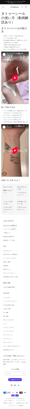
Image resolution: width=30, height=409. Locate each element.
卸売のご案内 (7, 262)
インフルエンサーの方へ (10, 258)
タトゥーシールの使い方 (10, 225)
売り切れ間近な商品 (8, 305)
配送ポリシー (12, 403)
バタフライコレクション (21, 208)
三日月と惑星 (7, 309)
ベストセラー (7, 297)
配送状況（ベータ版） (9, 240)
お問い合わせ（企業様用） (10, 254)
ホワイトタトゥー (8, 342)
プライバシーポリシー (9, 273)
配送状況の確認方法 (8, 236)
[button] (3, 7)
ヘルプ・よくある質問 (9, 229)
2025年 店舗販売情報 (9, 287)
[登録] (23, 374)
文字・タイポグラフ (8, 320)
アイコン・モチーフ (8, 327)
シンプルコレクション (21, 194)
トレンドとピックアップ (10, 301)
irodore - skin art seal (14, 398)
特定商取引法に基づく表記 (10, 277)
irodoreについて (7, 250)
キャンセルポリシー (12, 405)
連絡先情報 (20, 405)
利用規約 (5, 265)
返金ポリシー (7, 269)
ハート (5, 323)
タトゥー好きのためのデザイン (11, 346)
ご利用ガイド (7, 233)
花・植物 (5, 312)
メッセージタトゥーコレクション (7, 209)
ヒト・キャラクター (8, 331)
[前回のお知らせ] (3, 2)
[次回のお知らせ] (27, 2)
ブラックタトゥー (8, 335)
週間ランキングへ (7, 191)
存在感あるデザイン (8, 350)
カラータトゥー (7, 338)
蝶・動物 (5, 316)
